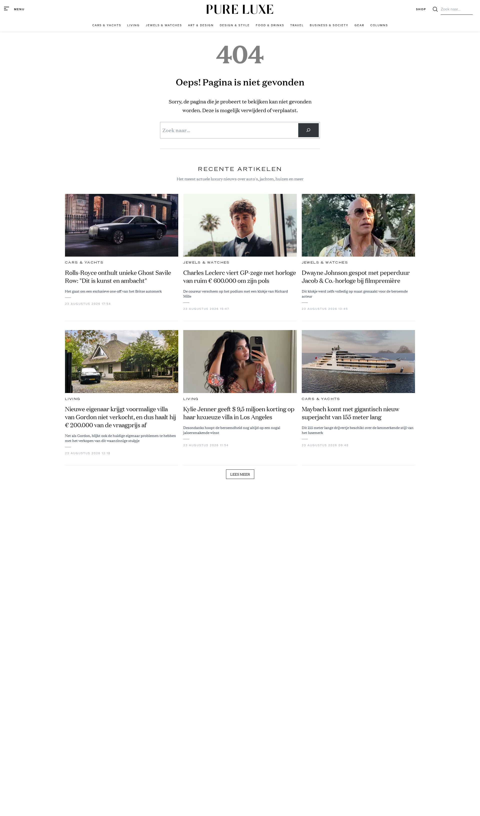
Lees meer (240, 474)
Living (72, 399)
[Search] (308, 130)
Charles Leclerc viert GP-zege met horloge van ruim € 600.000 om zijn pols (239, 277)
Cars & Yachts (84, 262)
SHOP (421, 9)
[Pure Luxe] (240, 9)
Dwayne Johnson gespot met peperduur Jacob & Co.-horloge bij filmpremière (356, 277)
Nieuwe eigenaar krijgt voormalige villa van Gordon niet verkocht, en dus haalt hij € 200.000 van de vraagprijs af (120, 417)
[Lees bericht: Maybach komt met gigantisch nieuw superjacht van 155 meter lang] (358, 361)
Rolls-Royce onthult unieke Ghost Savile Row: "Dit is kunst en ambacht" (118, 277)
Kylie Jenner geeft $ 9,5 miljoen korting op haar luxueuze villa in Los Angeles (238, 413)
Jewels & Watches (206, 262)
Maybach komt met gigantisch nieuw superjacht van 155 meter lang (350, 413)
